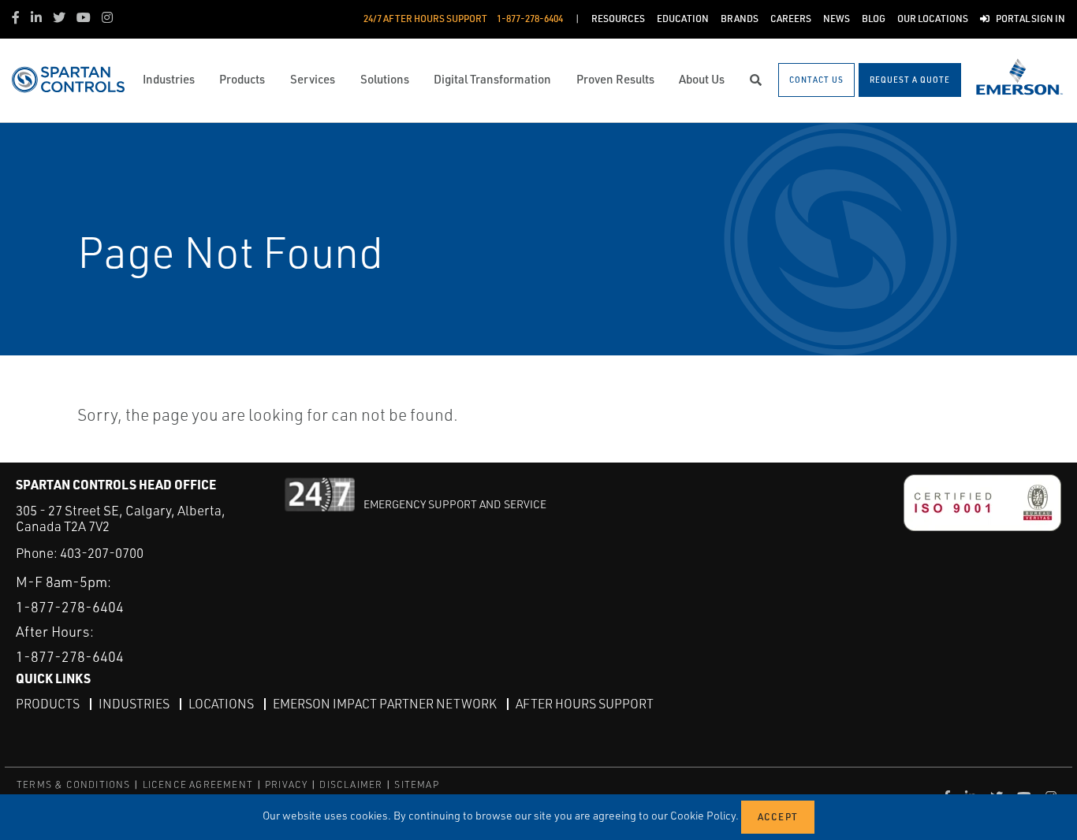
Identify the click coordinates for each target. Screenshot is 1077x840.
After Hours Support (585, 704)
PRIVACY (286, 784)
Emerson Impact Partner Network (385, 704)
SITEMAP (416, 784)
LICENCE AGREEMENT (198, 784)
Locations (221, 704)
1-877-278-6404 (70, 606)
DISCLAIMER (350, 784)
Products (48, 704)
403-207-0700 (101, 553)
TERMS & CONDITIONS (74, 784)
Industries (134, 704)
